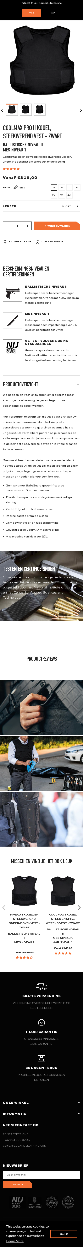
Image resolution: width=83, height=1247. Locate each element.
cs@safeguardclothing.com (25, 1145)
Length (9, 206)
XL (77, 187)
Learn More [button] (15, 1241)
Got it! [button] (64, 1234)
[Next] (79, 907)
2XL (54, 195)
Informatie (14, 1114)
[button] (11, 169)
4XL (69, 195)
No (53, 13)
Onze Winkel (16, 1103)
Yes (31, 13)
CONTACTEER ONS (15, 1134)
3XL (62, 195)
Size (6, 187)
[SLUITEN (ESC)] (41, 62)
